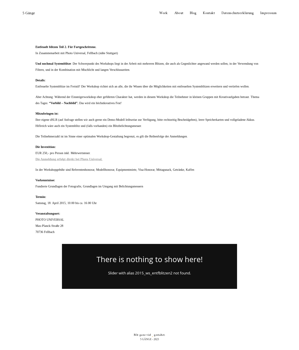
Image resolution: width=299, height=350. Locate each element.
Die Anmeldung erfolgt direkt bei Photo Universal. (68, 159)
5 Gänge (29, 13)
